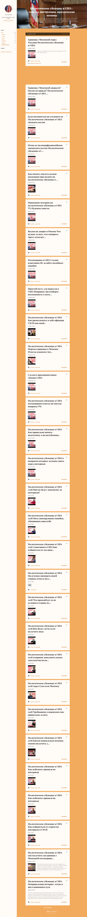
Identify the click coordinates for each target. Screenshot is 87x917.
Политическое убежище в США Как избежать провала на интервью (45, 769)
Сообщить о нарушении (6, 51)
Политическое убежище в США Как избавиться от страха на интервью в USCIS (45, 826)
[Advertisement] (74, 50)
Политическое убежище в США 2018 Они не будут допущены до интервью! (45, 489)
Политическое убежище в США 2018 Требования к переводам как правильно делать (46, 712)
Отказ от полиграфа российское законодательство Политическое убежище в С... (46, 148)
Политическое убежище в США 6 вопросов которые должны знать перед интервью (46, 461)
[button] (66, 39)
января (3, 43)
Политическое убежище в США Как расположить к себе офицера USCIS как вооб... (46, 320)
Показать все (64, 34)
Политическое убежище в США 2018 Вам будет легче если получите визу (45, 628)
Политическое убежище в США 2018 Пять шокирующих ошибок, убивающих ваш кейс (46, 518)
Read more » (64, 61)
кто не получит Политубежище (51, 29)
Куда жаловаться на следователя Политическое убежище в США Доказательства (45, 119)
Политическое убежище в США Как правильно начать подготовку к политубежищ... (45, 432)
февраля (4, 41)
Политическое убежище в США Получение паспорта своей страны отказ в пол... (45, 575)
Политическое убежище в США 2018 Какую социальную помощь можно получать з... (46, 740)
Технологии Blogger (53, 911)
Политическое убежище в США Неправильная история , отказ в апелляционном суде (45, 884)
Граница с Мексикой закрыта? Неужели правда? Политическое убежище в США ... (45, 90)
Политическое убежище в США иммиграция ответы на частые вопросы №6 (45, 403)
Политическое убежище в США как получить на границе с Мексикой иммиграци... (45, 855)
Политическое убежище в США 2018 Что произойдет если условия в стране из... (45, 600)
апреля (3, 36)
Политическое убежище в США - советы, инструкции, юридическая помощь (52, 12)
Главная (39, 29)
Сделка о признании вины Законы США (42, 376)
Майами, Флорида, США (36, 63)
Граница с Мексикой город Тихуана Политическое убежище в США (46, 42)
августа (3, 34)
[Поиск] (77, 3)
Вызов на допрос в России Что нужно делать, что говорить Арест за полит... (44, 234)
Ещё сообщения (47, 907)
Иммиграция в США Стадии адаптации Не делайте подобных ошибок (45, 263)
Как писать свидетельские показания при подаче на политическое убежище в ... (43, 176)
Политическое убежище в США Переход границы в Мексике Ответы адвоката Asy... (45, 349)
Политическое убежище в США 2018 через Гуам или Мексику (45, 684)
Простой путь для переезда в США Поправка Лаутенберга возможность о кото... (43, 291)
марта (3, 38)
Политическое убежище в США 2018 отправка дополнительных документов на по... (45, 657)
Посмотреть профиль (8, 20)
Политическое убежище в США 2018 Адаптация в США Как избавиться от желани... (45, 547)
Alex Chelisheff (8, 14)
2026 (2, 32)
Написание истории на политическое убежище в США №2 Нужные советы (45, 205)
